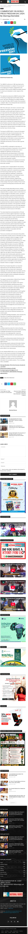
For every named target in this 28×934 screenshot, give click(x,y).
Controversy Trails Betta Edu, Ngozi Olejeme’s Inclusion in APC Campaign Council (16, 820)
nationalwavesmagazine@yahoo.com (11, 912)
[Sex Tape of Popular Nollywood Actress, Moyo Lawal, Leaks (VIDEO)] (4, 783)
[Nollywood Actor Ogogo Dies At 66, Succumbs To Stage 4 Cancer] (4, 828)
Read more (10, 908)
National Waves (6, 19)
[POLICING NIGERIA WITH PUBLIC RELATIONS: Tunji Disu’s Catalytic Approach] (4, 421)
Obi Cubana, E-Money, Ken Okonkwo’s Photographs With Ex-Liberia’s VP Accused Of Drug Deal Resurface (16, 813)
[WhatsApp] (14, 22)
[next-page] (3, 440)
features (5, 5)
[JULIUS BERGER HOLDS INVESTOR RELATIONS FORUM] (4, 776)
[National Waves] (1, 19)
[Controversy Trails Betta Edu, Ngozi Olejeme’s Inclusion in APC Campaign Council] (4, 821)
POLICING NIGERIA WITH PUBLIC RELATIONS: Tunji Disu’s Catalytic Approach (15, 420)
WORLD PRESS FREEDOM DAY (9, 377)
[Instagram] (11, 921)
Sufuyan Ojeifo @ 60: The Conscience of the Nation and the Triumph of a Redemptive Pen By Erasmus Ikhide (17, 434)
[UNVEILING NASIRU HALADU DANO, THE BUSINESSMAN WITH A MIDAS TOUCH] (4, 797)
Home (1, 5)
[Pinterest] (11, 22)
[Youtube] (18, 921)
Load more (13, 802)
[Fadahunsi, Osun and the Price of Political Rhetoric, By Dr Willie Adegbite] (4, 428)
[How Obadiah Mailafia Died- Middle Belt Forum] (4, 790)
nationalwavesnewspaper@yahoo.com (13, 911)
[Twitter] (8, 22)
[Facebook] (5, 22)
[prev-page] (1, 440)
